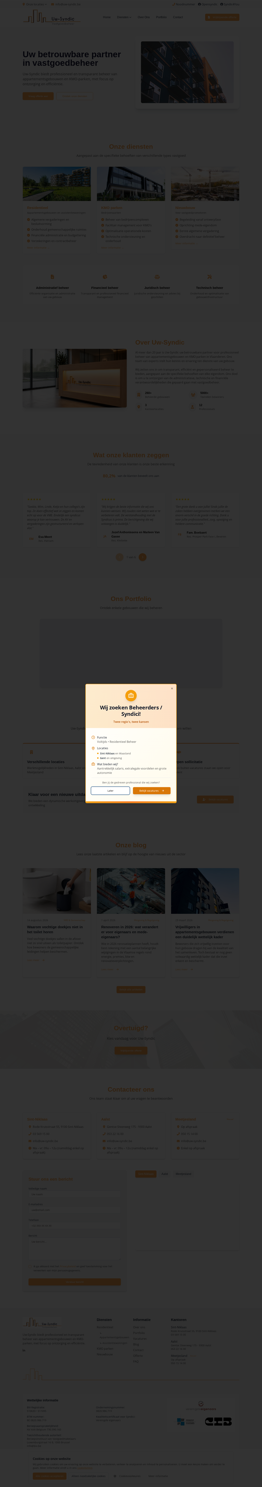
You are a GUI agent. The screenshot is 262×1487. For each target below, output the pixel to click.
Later (110, 790)
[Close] (172, 688)
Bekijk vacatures (149, 790)
